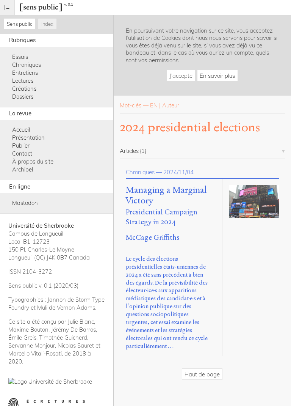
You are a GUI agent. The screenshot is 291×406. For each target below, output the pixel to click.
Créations (24, 88)
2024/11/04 (178, 172)
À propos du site (32, 161)
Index (47, 24)
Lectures (22, 80)
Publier (21, 145)
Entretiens (25, 72)
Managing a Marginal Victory (166, 195)
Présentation (28, 137)
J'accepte (180, 75)
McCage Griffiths (153, 237)
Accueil (21, 129)
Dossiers (22, 96)
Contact (22, 153)
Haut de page (202, 374)
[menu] (7, 7)
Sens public (19, 24)
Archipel (22, 169)
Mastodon (25, 202)
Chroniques (26, 64)
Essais (20, 56)
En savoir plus (217, 75)
